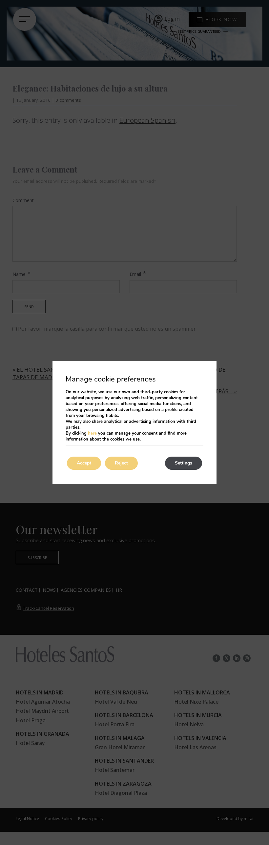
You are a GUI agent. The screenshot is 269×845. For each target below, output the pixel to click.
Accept (84, 463)
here (92, 433)
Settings (183, 463)
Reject (121, 463)
